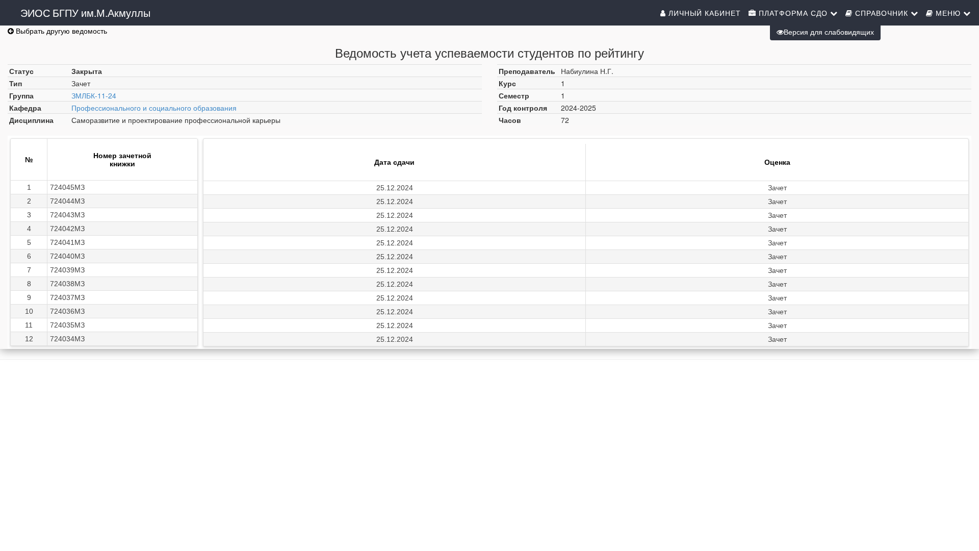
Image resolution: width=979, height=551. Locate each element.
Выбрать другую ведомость (60, 31)
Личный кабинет (703, 13)
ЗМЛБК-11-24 (93, 95)
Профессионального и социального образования (154, 108)
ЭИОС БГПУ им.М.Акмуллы (85, 12)
